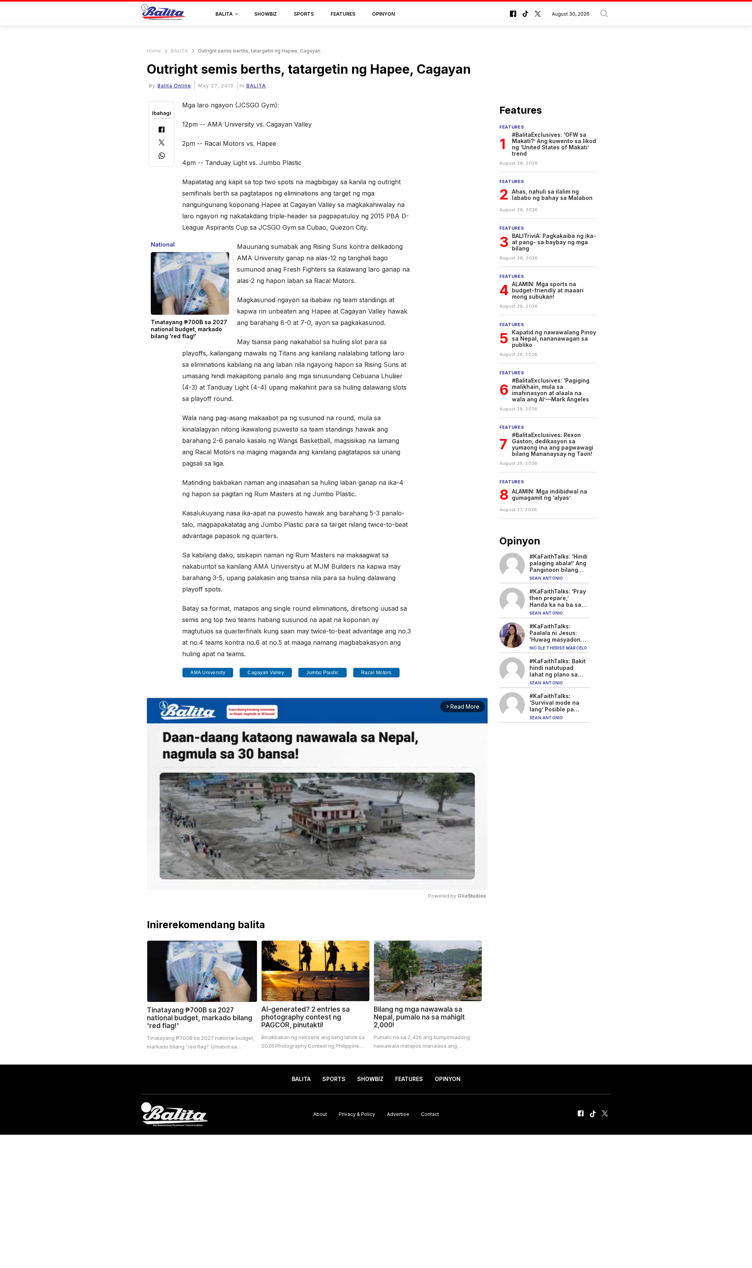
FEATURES (343, 14)
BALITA (224, 14)
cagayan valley (266, 672)
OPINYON (383, 14)
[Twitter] (161, 143)
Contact (430, 1114)
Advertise (398, 1114)
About (320, 1114)
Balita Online (174, 86)
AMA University (207, 672)
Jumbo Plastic (322, 672)
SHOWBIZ (265, 14)
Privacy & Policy (357, 1114)
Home (154, 51)
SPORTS (304, 14)
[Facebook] (161, 130)
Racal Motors (376, 672)
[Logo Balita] (163, 14)
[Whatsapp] (162, 156)
